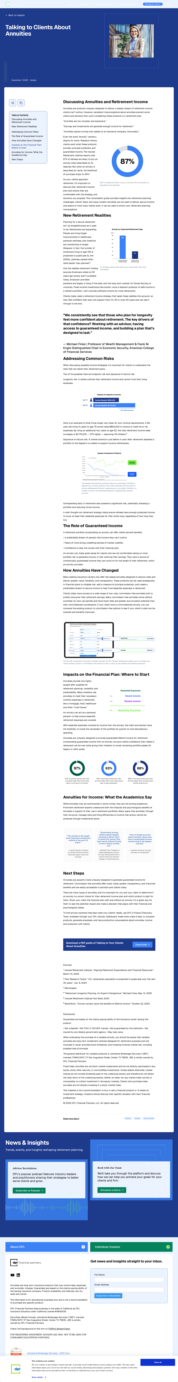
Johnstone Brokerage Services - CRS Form (48, 1353)
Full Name (99, 1274)
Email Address (101, 1284)
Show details (37, 1377)
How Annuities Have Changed (26, 140)
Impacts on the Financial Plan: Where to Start (27, 146)
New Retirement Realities (24, 126)
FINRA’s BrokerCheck (59, 1328)
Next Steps (17, 159)
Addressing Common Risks (25, 131)
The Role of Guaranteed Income (27, 136)
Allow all (157, 1362)
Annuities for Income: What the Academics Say (27, 153)
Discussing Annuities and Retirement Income (24, 120)
